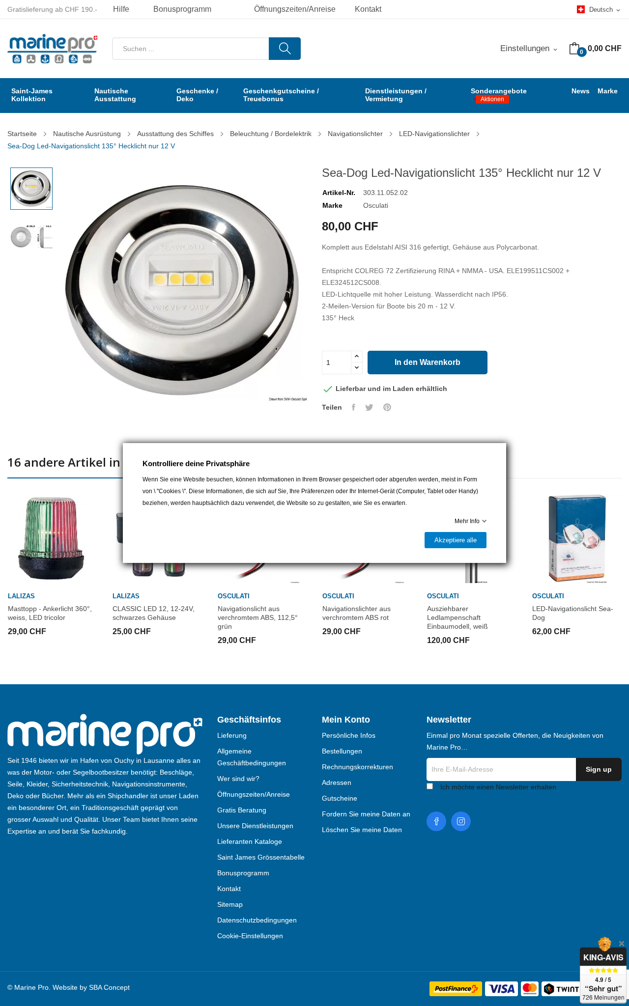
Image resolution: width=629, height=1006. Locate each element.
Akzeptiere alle (455, 540)
